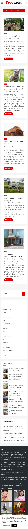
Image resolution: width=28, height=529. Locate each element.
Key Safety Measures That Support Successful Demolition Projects (16, 393)
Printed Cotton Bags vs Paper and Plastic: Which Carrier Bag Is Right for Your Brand (17, 405)
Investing (5, 328)
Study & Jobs (6, 347)
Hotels (4, 326)
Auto (4, 307)
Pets (6, 33)
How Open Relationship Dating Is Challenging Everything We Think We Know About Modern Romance (12, 378)
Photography (6, 342)
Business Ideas (7, 309)
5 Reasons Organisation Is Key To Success (14, 440)
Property (5, 345)
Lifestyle (5, 331)
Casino (4, 312)
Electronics (6, 315)
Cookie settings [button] (6, 525)
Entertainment (6, 317)
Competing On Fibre (12, 36)
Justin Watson (8, 38)
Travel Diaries (6, 353)
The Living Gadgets (8, 350)
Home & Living (6, 323)
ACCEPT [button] (14, 525)
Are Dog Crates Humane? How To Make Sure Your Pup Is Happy (13, 256)
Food (4, 320)
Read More (8, 58)
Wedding (5, 355)
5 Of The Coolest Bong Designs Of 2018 (13, 437)
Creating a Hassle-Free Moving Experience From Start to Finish (16, 411)
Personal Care (6, 336)
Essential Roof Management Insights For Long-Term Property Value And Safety (16, 399)
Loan (4, 334)
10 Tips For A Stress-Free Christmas (12, 426)
